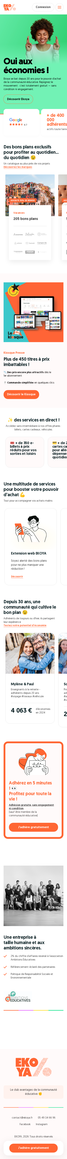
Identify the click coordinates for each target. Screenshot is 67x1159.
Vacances (19, 213)
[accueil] (10, 7)
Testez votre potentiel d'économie (25, 625)
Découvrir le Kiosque (21, 394)
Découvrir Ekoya (18, 99)
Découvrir (17, 576)
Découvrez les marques (18, 167)
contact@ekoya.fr (22, 1118)
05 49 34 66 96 (46, 1118)
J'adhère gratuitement (33, 1148)
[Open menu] (59, 7)
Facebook (25, 1124)
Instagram (42, 1124)
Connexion (43, 7)
